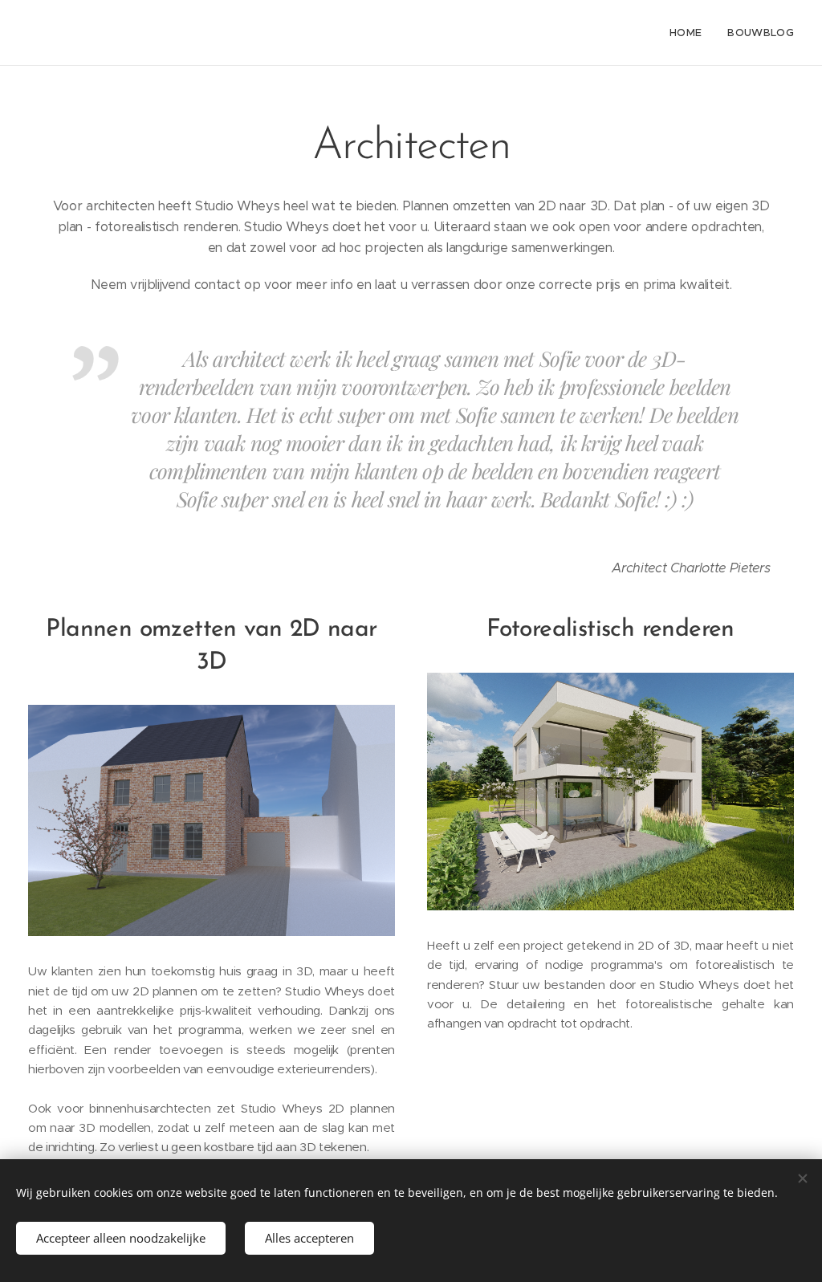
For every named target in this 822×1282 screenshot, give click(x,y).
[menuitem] (689, 33)
